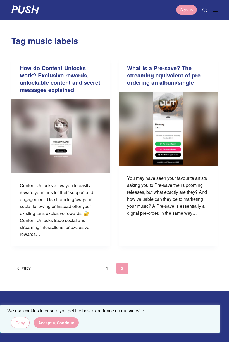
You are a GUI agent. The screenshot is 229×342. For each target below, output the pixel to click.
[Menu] (215, 9)
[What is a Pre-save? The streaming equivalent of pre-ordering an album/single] (168, 129)
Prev (26, 268)
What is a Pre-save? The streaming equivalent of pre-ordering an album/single (164, 75)
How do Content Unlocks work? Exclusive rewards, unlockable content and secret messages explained (60, 79)
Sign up (186, 9)
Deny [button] (20, 323)
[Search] (204, 10)
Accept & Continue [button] (56, 323)
